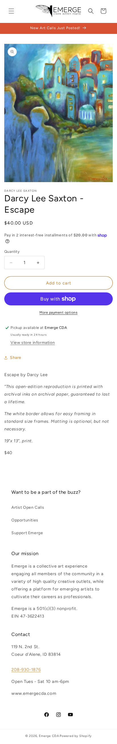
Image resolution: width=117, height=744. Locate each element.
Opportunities (24, 520)
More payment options (58, 312)
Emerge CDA (49, 736)
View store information (33, 342)
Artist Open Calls (27, 507)
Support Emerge (27, 532)
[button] (11, 11)
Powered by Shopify (76, 736)
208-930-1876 (26, 669)
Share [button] (15, 357)
